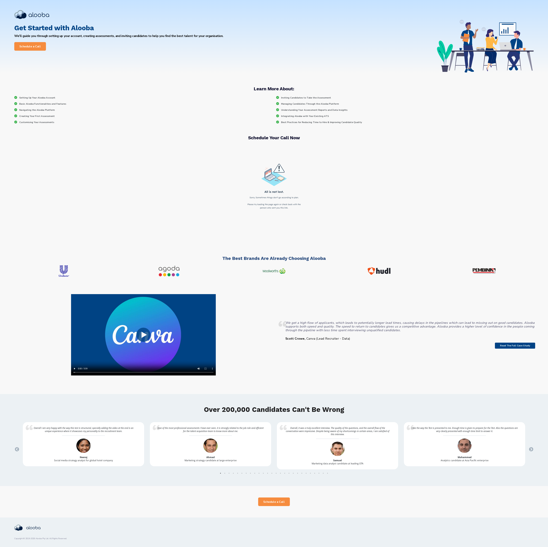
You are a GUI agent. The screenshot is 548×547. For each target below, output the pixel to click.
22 (310, 473)
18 (293, 473)
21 (306, 473)
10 (259, 473)
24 (319, 473)
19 (297, 473)
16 (284, 473)
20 (301, 473)
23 (314, 473)
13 (271, 473)
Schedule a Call (30, 46)
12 (267, 473)
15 (280, 473)
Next (530, 448)
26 (327, 473)
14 (276, 473)
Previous (16, 448)
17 (289, 473)
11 (263, 473)
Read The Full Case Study (515, 345)
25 (323, 473)
